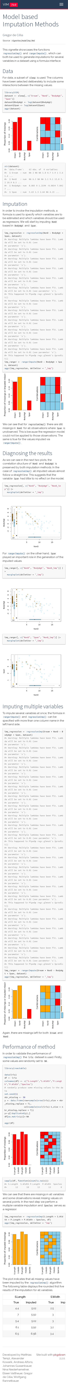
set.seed (9, 1094)
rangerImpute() (37, 53)
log (29, 102)
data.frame (17, 1100)
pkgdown (59, 1354)
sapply (8, 1181)
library (9, 92)
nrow (39, 1100)
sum (33, 1181)
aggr (7, 108)
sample (32, 1100)
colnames (9, 1081)
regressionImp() (12, 53)
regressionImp (34, 233)
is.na (39, 1181)
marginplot (13, 492)
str (6, 166)
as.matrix (13, 1116)
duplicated (18, 1113)
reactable (19, 1068)
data (7, 1075)
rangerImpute (29, 362)
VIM (6, 4)
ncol (39, 1107)
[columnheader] (11, 1302)
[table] (34, 1315)
